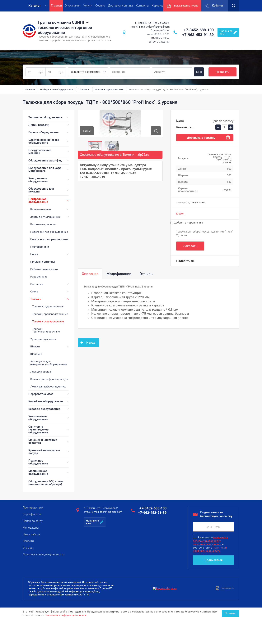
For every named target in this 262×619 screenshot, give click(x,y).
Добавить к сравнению (188, 222)
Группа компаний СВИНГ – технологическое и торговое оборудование (65, 27)
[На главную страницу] (29, 31)
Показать (222, 72)
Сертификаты (32, 514)
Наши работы (31, 534)
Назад (90, 342)
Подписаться (213, 560)
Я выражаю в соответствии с (210, 544)
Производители (33, 507)
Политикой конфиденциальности (65, 615)
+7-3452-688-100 (199, 30)
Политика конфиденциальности (43, 554)
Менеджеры (31, 527)
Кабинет (217, 5)
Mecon (180, 213)
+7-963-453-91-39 (198, 34)
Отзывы (28, 547)
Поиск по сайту (33, 521)
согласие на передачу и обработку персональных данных (210, 541)
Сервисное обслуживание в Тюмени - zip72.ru (114, 154)
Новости (28, 541)
